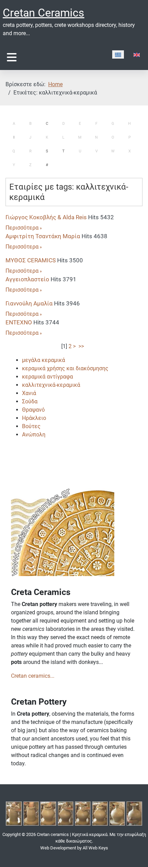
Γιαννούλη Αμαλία (29, 303)
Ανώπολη (33, 434)
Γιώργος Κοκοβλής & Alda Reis (46, 217)
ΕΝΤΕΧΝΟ (19, 322)
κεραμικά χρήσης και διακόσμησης (65, 368)
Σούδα (30, 401)
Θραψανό (33, 409)
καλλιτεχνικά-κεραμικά (51, 385)
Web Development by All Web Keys (74, 847)
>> (81, 346)
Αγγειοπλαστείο (27, 279)
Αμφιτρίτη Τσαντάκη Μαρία (43, 236)
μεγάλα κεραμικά (43, 360)
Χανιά (29, 393)
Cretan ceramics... (32, 676)
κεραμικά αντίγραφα (47, 376)
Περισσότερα (22, 227)
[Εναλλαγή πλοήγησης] (12, 57)
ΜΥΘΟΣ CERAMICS (31, 260)
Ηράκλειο (34, 418)
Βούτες (31, 426)
